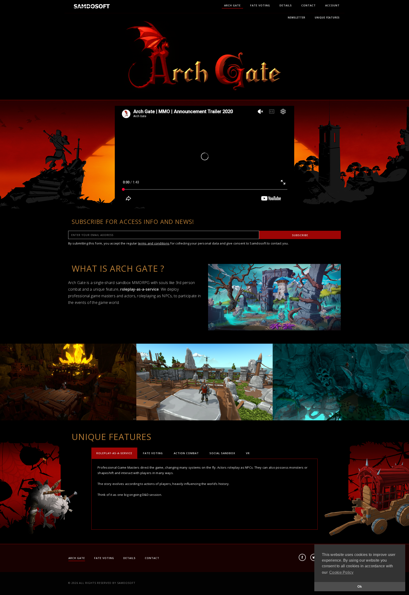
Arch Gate (232, 5)
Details (286, 5)
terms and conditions (153, 243)
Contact (308, 5)
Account (332, 5)
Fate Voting (260, 5)
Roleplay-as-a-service (114, 453)
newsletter (296, 17)
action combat (186, 453)
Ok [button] (359, 586)
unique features (327, 17)
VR (248, 453)
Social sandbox (222, 453)
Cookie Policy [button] (341, 572)
